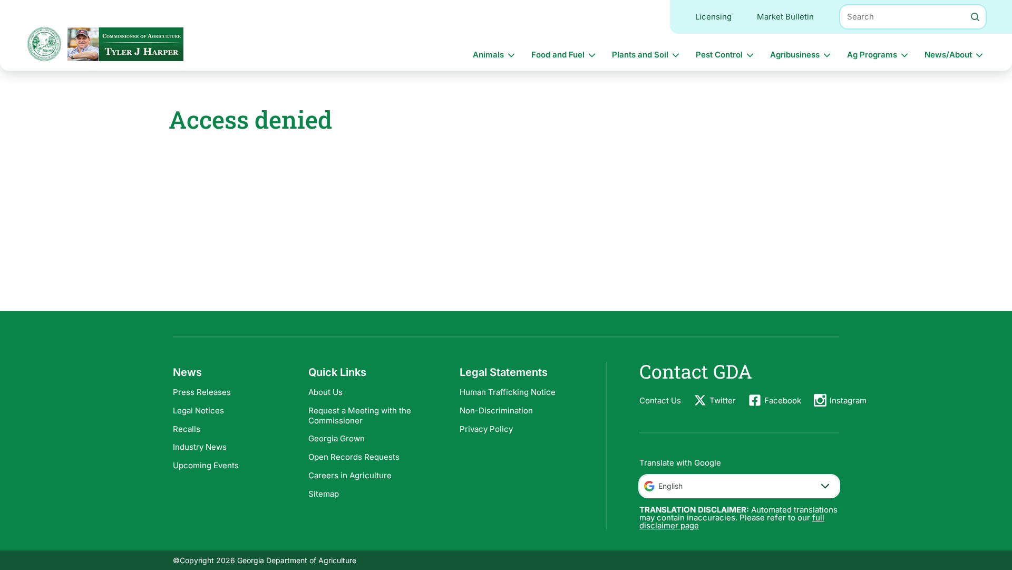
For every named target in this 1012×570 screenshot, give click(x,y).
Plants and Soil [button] (640, 55)
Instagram (848, 400)
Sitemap (323, 494)
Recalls (186, 429)
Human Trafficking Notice (508, 392)
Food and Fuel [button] (558, 55)
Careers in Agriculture (350, 475)
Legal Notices (198, 410)
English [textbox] (670, 485)
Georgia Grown (336, 438)
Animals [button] (488, 55)
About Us (325, 392)
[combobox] (739, 486)
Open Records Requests (354, 457)
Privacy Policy (486, 429)
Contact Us (660, 400)
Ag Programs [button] (872, 55)
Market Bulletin (785, 17)
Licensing (713, 17)
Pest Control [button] (719, 55)
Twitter (722, 400)
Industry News (200, 447)
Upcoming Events (206, 465)
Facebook (782, 400)
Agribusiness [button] (795, 55)
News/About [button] (948, 55)
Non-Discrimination (496, 410)
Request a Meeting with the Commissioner (359, 415)
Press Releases (202, 392)
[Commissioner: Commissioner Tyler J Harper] (125, 44)
